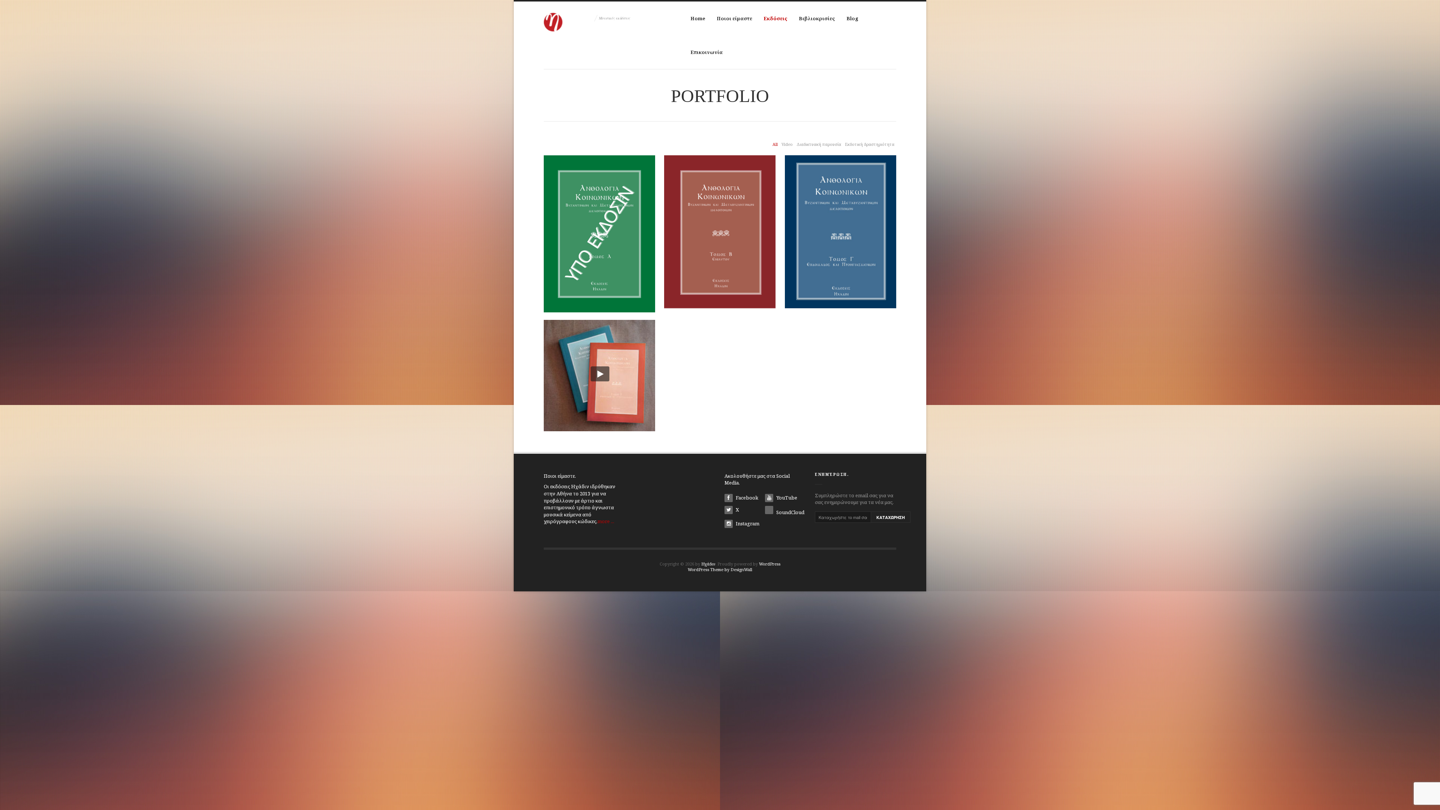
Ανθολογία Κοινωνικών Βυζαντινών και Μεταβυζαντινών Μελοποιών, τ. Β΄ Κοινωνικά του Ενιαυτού (720, 240)
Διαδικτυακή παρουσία (818, 144)
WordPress (769, 564)
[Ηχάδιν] (568, 17)
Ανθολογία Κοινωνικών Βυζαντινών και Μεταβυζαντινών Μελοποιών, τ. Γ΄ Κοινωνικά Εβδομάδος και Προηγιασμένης (840, 245)
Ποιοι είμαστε (734, 18)
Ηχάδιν (708, 564)
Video (787, 144)
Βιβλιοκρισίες (817, 18)
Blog (852, 18)
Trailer (600, 372)
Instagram (747, 523)
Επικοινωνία (706, 52)
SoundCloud (789, 512)
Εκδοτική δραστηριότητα (869, 144)
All (775, 144)
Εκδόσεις (776, 18)
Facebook (746, 497)
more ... (605, 521)
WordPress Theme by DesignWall (720, 569)
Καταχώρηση (890, 517)
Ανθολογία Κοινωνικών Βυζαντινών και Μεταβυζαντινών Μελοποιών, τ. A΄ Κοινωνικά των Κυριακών (599, 241)
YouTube (786, 497)
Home (697, 18)
